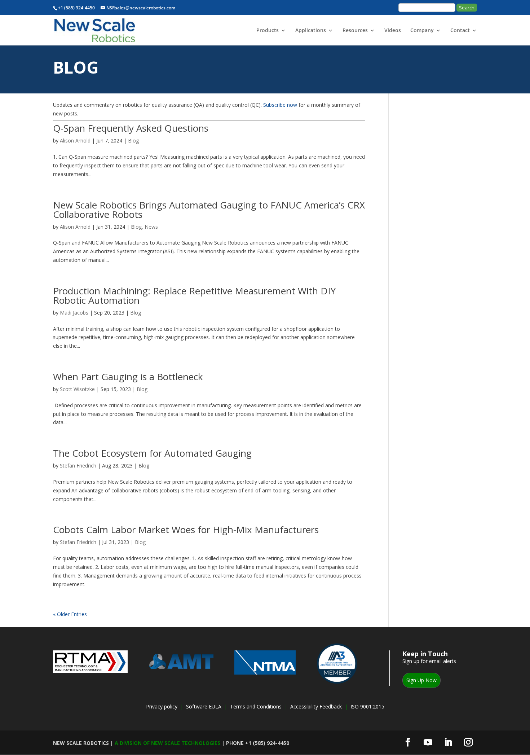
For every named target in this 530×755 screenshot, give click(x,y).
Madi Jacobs (74, 312)
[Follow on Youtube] (428, 742)
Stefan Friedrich (78, 465)
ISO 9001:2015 (367, 706)
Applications (310, 31)
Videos (392, 31)
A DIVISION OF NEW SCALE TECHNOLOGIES (167, 742)
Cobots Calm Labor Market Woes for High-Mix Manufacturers (186, 529)
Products (267, 31)
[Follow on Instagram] (468, 742)
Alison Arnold (75, 140)
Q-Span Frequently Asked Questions (130, 128)
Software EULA (204, 706)
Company (422, 31)
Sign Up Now (421, 680)
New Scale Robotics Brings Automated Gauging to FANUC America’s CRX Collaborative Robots (209, 209)
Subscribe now (280, 104)
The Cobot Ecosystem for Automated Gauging (152, 453)
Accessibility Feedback (316, 706)
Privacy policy (161, 706)
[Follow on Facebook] (407, 742)
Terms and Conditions (256, 706)
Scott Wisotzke (77, 389)
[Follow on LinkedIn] (448, 742)
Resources (355, 31)
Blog (133, 140)
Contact (460, 31)
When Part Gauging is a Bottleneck (128, 376)
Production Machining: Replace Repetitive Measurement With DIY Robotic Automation (194, 295)
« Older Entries (70, 614)
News (151, 226)
